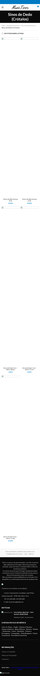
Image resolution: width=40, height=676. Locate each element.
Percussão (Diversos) (28, 25)
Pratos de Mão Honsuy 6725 (29, 200)
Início (3, 25)
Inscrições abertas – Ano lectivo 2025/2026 (23, 613)
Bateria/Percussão (13, 25)
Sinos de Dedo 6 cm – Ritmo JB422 (10, 369)
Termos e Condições (8, 652)
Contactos (5, 659)
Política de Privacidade (9, 655)
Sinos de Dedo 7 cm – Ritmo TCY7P (29, 369)
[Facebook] (18, 2)
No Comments (29, 617)
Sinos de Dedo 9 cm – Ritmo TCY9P (10, 537)
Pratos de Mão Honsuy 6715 (10, 200)
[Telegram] (21, 2)
